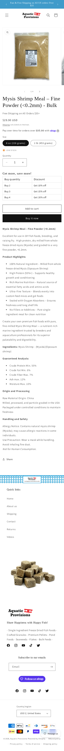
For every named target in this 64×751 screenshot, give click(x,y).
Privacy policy (16, 744)
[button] (7, 15)
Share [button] (9, 459)
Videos (10, 536)
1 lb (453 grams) (43, 143)
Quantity (7, 155)
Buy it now (32, 218)
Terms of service (33, 744)
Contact (11, 521)
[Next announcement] (57, 4)
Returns (11, 529)
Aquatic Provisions (18, 738)
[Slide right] (39, 91)
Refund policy (54, 738)
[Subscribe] (51, 667)
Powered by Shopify (36, 738)
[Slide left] (24, 91)
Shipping (6, 125)
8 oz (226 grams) (15, 143)
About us (12, 506)
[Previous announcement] (6, 4)
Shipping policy (50, 744)
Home (10, 498)
